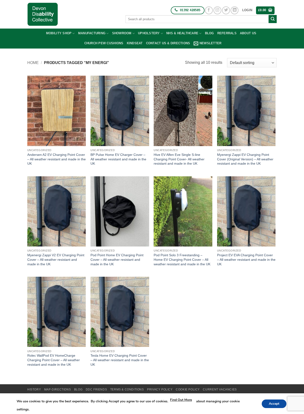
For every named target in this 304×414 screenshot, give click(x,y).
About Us (248, 33)
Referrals (227, 33)
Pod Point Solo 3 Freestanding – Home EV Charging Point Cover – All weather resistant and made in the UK (182, 259)
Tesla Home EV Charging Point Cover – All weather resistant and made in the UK (119, 360)
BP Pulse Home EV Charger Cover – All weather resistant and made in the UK (118, 159)
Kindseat (135, 43)
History (34, 389)
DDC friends (96, 389)
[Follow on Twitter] (226, 10)
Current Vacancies (220, 389)
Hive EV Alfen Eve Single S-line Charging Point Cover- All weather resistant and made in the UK (179, 159)
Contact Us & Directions (168, 43)
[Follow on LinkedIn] (234, 10)
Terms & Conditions (127, 389)
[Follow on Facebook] (209, 10)
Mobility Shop (58, 33)
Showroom (122, 33)
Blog (209, 33)
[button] (247, 10)
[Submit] (273, 19)
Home (33, 63)
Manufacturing (91, 33)
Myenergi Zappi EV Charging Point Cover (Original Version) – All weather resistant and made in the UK (245, 159)
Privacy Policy (160, 389)
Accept (274, 403)
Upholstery (149, 33)
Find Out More (181, 400)
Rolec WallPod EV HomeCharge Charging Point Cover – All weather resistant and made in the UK (53, 360)
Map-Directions (57, 389)
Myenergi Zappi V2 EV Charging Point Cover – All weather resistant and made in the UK (55, 259)
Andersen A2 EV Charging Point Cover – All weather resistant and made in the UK (56, 159)
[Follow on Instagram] (217, 10)
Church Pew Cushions (104, 43)
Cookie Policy (188, 389)
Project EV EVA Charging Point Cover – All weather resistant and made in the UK (246, 259)
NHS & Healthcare (182, 33)
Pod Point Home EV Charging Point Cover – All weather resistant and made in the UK (116, 259)
